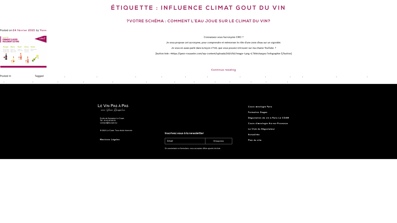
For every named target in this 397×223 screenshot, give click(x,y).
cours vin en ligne (197, 76)
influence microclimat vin (352, 76)
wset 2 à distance (241, 81)
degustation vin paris (253, 76)
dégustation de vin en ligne (224, 76)
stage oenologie (185, 81)
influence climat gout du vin (320, 76)
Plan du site (255, 140)
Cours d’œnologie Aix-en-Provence (268, 123)
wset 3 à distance (277, 81)
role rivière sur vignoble (98, 81)
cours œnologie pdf (174, 76)
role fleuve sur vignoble (19, 81)
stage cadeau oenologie (161, 81)
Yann (43, 30)
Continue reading (223, 70)
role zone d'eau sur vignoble (130, 81)
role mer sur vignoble (71, 81)
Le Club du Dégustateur (261, 129)
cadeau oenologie (54, 76)
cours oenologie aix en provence (116, 76)
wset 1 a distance (205, 81)
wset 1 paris (223, 81)
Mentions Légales (110, 139)
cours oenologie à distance (81, 76)
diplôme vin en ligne (278, 76)
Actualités (254, 134)
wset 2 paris (259, 81)
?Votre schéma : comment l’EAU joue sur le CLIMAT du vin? (199, 21)
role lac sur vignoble (46, 81)
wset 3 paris (295, 81)
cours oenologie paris (149, 76)
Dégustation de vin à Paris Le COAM (268, 118)
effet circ (296, 76)
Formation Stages (258, 112)
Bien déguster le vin (23, 76)
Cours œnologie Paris (260, 106)
